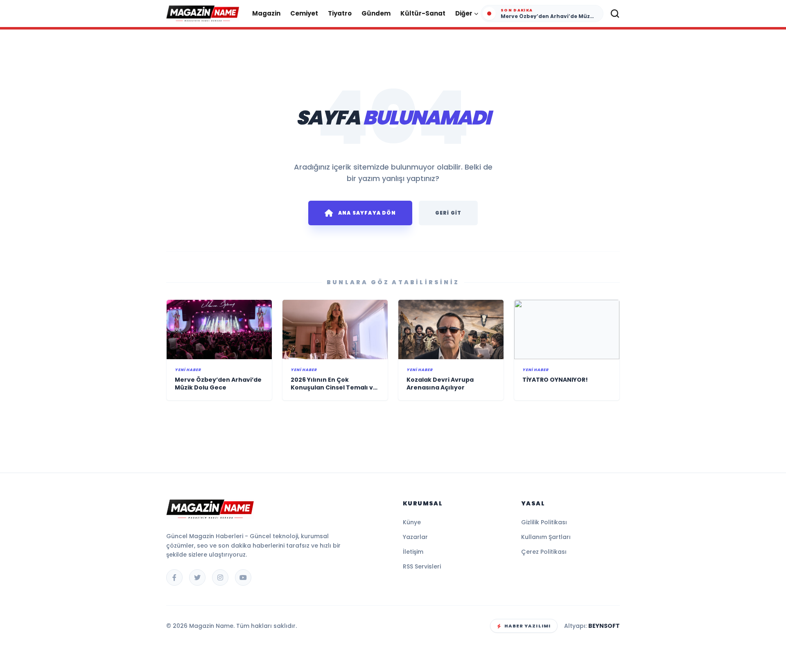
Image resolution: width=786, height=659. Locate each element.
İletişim (413, 552)
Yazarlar (415, 537)
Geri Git (448, 212)
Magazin (266, 13)
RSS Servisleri (422, 566)
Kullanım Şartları (546, 537)
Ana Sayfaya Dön (367, 212)
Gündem (376, 13)
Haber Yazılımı (527, 626)
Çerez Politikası (544, 552)
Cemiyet (304, 13)
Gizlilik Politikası (544, 522)
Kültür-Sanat (422, 13)
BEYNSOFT (604, 626)
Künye (412, 522)
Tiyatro (340, 13)
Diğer (463, 13)
